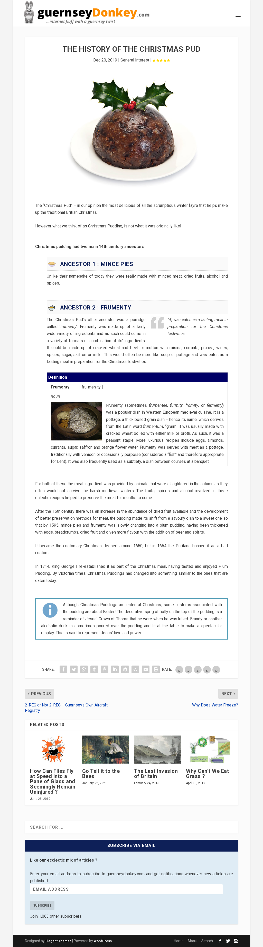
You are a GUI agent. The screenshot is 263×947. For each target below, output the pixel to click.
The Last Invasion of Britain (156, 773)
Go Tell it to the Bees (101, 773)
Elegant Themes (58, 941)
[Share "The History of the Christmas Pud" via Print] (156, 669)
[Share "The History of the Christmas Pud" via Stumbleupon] (135, 669)
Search (207, 941)
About (192, 941)
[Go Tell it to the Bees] (105, 750)
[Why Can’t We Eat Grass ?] (209, 750)
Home (179, 941)
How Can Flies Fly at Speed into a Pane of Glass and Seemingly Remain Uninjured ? (52, 781)
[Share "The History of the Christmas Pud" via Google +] (84, 669)
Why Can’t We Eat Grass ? (207, 773)
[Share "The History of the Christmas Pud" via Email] (145, 669)
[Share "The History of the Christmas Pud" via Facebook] (63, 669)
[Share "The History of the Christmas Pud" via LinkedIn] (115, 669)
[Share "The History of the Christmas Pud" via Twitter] (74, 669)
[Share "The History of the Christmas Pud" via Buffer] (125, 669)
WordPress (103, 941)
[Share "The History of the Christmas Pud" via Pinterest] (104, 669)
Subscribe (42, 905)
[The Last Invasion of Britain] (157, 750)
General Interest (134, 60)
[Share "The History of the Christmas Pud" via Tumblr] (94, 669)
